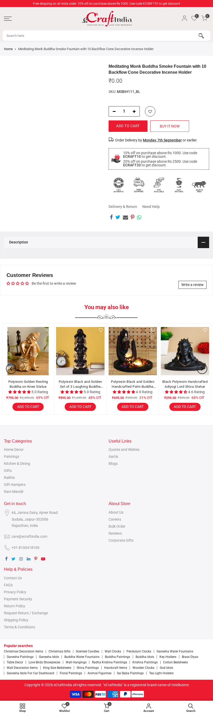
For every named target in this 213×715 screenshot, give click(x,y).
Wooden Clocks (143, 668)
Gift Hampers (14, 484)
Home (8, 49)
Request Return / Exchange (26, 613)
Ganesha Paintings (20, 657)
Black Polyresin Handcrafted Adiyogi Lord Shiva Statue (185, 384)
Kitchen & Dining (17, 463)
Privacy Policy (15, 592)
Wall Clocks (113, 651)
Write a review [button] (192, 285)
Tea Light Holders (161, 673)
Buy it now (169, 126)
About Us (116, 512)
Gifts (8, 470)
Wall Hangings (76, 662)
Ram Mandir (14, 491)
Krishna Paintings (145, 662)
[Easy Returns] (179, 185)
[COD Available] (159, 185)
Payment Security (18, 599)
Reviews (115, 533)
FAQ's (8, 585)
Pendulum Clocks (139, 651)
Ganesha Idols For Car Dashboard (30, 673)
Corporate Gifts (121, 540)
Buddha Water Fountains (81, 657)
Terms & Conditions (19, 627)
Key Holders (167, 657)
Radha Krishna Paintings (109, 662)
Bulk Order (117, 526)
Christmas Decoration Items (23, 651)
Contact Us (13, 578)
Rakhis (9, 477)
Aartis (113, 456)
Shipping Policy (16, 620)
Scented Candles (87, 651)
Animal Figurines (99, 673)
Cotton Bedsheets (175, 662)
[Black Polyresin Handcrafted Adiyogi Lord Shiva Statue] (185, 351)
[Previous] (11, 369)
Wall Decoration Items (22, 668)
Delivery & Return (123, 207)
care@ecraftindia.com (29, 536)
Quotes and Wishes (124, 449)
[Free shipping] (138, 185)
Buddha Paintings (117, 657)
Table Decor (15, 662)
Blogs (113, 463)
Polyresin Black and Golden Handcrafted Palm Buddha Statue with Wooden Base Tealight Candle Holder (132, 384)
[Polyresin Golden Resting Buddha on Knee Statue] (28, 351)
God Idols (166, 668)
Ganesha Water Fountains (175, 651)
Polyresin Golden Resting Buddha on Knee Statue (28, 384)
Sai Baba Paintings (130, 673)
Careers (115, 519)
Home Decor (14, 449)
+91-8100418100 (25, 548)
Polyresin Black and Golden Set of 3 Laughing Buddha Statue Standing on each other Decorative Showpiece (80, 384)
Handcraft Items (115, 668)
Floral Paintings (71, 673)
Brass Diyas (190, 657)
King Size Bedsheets (57, 668)
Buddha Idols (145, 657)
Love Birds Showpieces (44, 662)
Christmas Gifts (59, 651)
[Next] (202, 369)
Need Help (151, 207)
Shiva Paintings (88, 668)
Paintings (11, 456)
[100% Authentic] (118, 185)
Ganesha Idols (49, 657)
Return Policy (14, 606)
